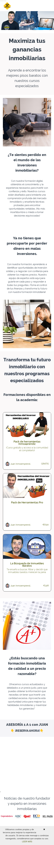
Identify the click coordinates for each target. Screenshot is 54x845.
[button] (49, 6)
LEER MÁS (27, 841)
